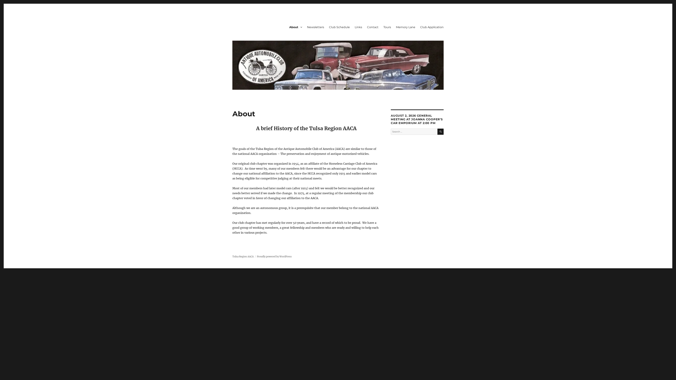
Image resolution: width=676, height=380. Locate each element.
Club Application (432, 27)
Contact (372, 27)
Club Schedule (339, 27)
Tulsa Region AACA (243, 256)
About (293, 27)
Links (358, 27)
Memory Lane (405, 27)
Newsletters (315, 27)
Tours (387, 27)
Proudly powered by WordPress (274, 256)
